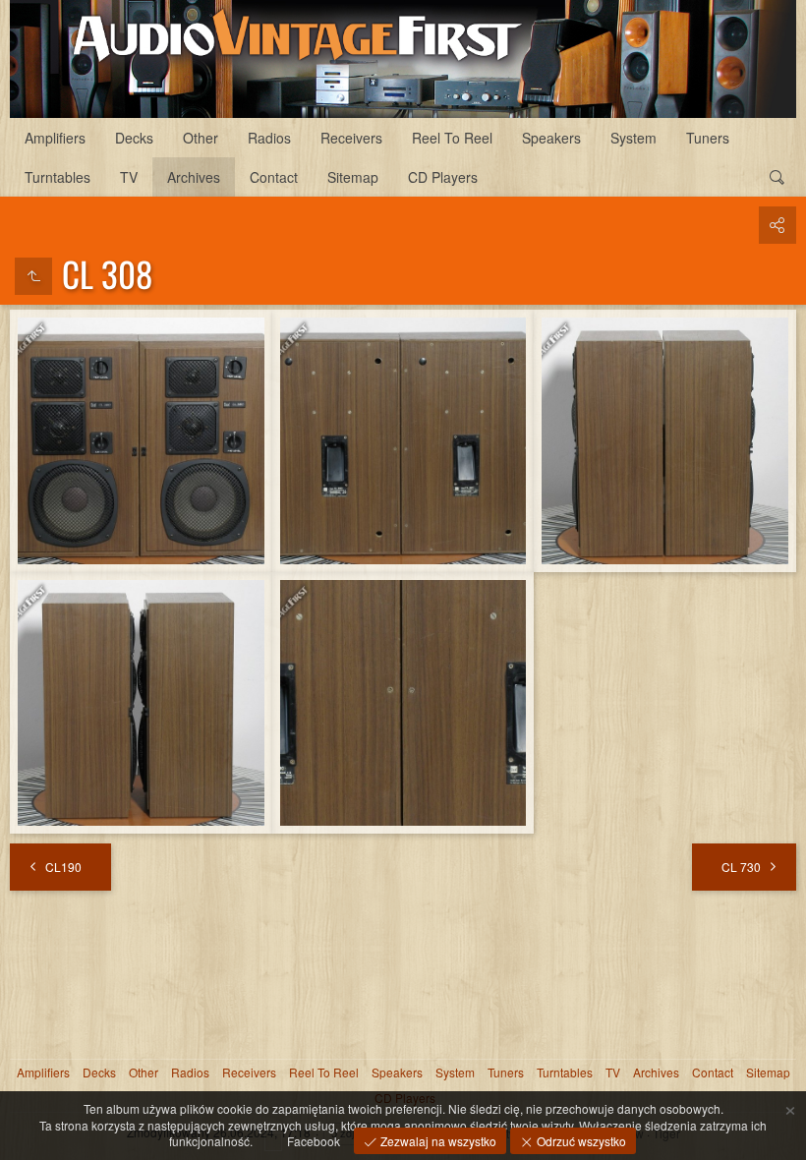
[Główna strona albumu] (403, 59)
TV (129, 177)
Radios (269, 137)
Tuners (707, 137)
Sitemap (352, 177)
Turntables (57, 177)
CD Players (443, 177)
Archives (193, 177)
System (633, 137)
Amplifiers (55, 137)
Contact (274, 177)
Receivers (351, 137)
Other (200, 137)
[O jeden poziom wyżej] (33, 276)
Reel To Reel (452, 137)
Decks (134, 137)
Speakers (551, 137)
